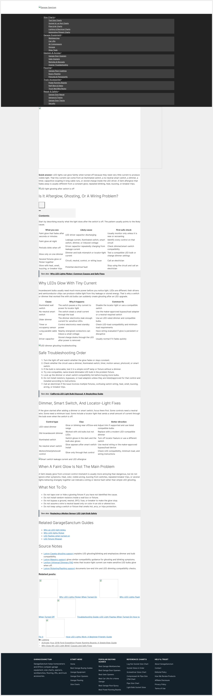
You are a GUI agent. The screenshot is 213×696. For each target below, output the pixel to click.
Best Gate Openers (106, 674)
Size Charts (49, 17)
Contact (158, 668)
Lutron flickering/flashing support (59, 568)
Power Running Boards (58, 83)
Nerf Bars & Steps (56, 86)
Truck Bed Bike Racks (57, 89)
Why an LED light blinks (55, 530)
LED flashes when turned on (57, 536)
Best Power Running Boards (110, 690)
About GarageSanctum (164, 664)
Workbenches (54, 38)
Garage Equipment (52, 35)
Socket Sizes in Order (135, 668)
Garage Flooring (76, 680)
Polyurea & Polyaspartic (58, 77)
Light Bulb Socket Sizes (136, 687)
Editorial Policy (161, 672)
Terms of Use (160, 688)
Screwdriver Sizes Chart (136, 672)
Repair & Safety (51, 91)
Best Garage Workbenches (109, 666)
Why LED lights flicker (54, 533)
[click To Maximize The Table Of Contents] (42, 205)
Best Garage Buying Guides (81, 668)
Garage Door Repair (56, 94)
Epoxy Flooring (55, 74)
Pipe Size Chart (133, 683)
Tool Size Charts (55, 20)
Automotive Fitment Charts (59, 32)
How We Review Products (165, 676)
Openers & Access (52, 53)
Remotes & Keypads (57, 62)
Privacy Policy (160, 684)
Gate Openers (54, 59)
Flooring (47, 68)
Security (52, 103)
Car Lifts (52, 41)
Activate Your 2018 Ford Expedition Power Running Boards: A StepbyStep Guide (79, 642)
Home (72, 664)
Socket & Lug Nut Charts (59, 23)
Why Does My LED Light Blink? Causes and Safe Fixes (67, 645)
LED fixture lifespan (53, 539)
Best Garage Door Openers (109, 670)
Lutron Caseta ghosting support (59, 553)
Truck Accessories (52, 79)
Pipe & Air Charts (55, 26)
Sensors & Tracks (55, 97)
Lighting (45, 640)
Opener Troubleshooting (58, 65)
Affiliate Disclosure (162, 680)
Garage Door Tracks (57, 100)
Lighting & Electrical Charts (59, 29)
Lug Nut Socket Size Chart (137, 664)
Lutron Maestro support (55, 559)
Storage (52, 47)
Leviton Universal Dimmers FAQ (58, 562)
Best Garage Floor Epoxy (109, 686)
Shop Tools (53, 50)
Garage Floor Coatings (58, 71)
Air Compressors (55, 44)
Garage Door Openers (57, 56)
